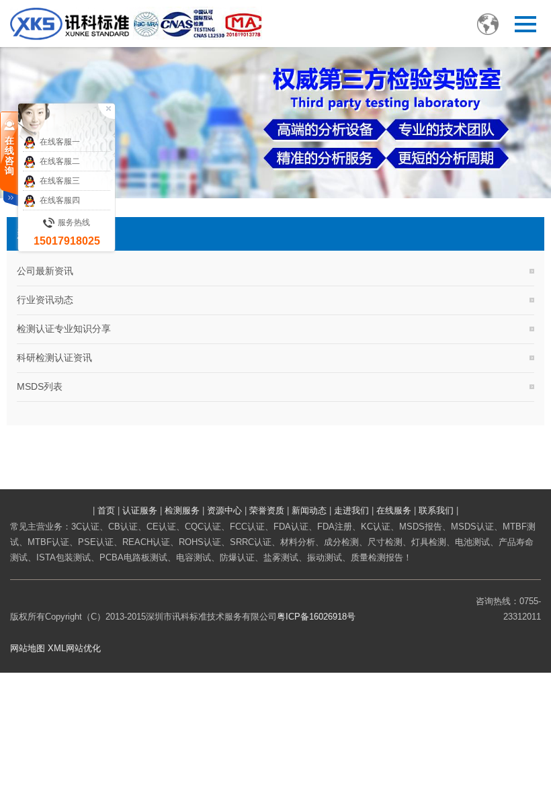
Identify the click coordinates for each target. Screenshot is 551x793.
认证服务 (139, 510)
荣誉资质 (266, 510)
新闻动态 (309, 510)
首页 (106, 510)
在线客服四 (60, 200)
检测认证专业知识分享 (64, 328)
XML (57, 648)
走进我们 (351, 510)
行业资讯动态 (45, 299)
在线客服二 (60, 161)
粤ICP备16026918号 (316, 617)
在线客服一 (60, 142)
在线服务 (393, 510)
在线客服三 (60, 180)
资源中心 (224, 510)
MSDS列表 (39, 386)
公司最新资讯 (45, 270)
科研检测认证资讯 (54, 357)
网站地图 (27, 648)
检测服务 (182, 510)
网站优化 (83, 648)
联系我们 (436, 510)
